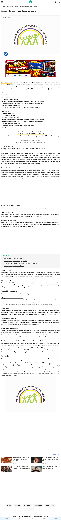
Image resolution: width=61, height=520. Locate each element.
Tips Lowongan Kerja (7, 146)
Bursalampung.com (6, 83)
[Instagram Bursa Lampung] (31, 518)
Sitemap (30, 509)
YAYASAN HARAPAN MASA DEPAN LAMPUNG (30, 134)
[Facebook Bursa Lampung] (44, 518)
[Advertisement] (30, 193)
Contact (17, 505)
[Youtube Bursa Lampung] (7, 518)
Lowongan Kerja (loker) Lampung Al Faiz (15, 261)
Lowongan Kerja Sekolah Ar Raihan (14, 266)
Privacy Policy (50, 505)
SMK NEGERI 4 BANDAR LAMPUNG (14, 258)
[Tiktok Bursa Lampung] (19, 518)
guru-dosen (5, 14)
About (9, 505)
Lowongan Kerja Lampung (32, 516)
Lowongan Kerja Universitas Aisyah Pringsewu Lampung (20, 263)
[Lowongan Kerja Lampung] (30, 1)
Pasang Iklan (38, 505)
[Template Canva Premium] (30, 69)
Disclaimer (27, 505)
